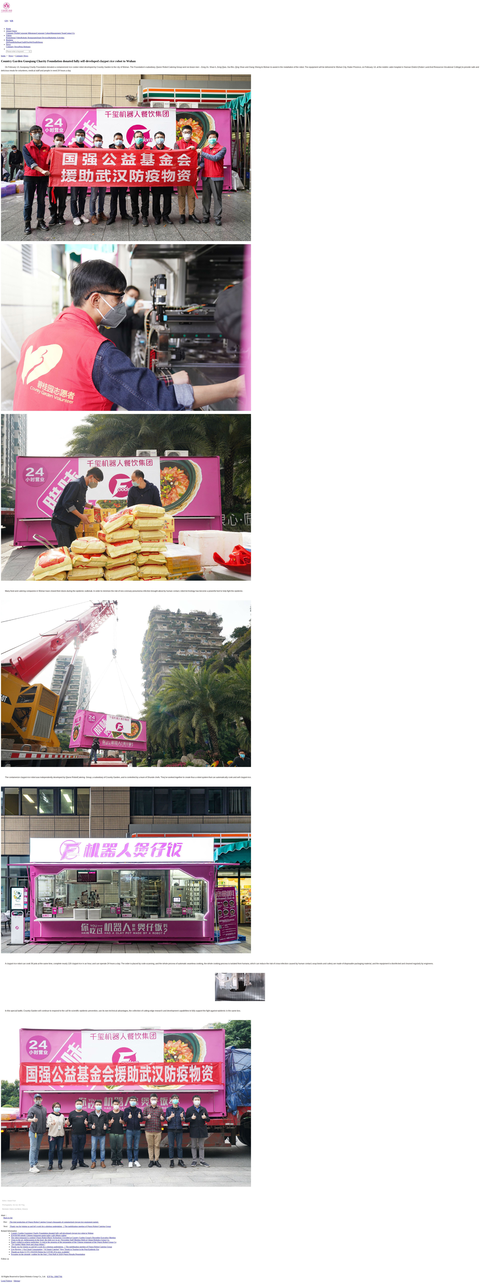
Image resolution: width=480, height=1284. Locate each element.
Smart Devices (42, 38)
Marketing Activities (56, 38)
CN (6, 21)
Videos (9, 35)
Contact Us (70, 33)
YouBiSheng (38, 42)
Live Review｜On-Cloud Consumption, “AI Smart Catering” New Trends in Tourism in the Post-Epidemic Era (55, 1249)
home (3, 56)
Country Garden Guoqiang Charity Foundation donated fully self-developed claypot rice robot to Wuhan (52, 1233)
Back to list (8, 1218)
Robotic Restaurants (29, 38)
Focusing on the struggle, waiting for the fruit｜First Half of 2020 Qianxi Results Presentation (48, 1254)
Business (9, 40)
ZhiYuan (9, 42)
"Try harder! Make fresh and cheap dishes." (28, 1244)
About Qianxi (11, 31)
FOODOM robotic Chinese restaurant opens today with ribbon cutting (38, 1235)
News (8, 44)
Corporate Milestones (28, 33)
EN (11, 21)
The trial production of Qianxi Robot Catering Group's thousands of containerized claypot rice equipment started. (54, 1222)
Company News (12, 47)
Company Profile (13, 33)
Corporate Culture (43, 33)
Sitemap (17, 1281)
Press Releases (24, 47)
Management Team (58, 33)
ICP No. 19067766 (54, 1276)
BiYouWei (28, 42)
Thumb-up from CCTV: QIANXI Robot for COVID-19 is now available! (40, 1252)
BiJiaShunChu (18, 42)
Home (8, 29)
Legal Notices (6, 1281)
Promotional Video (13, 38)
